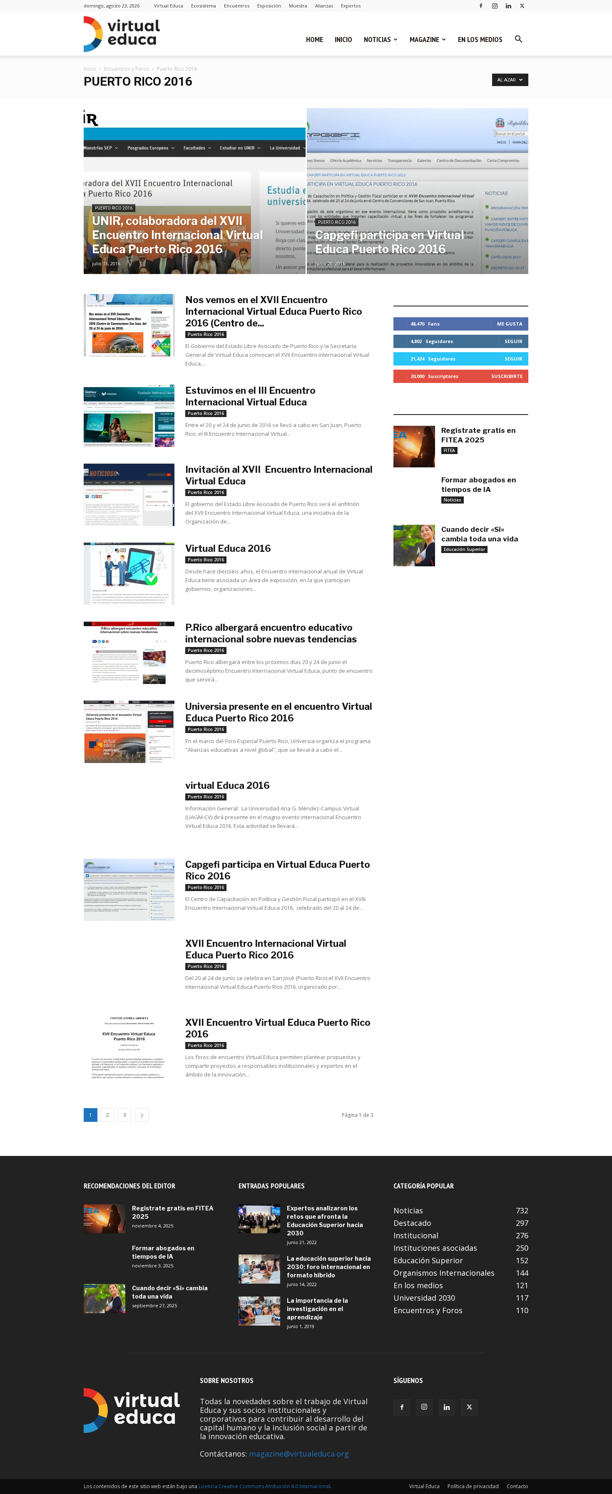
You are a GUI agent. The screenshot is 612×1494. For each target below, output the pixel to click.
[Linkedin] (508, 5)
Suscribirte (506, 376)
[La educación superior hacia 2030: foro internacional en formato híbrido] (259, 1269)
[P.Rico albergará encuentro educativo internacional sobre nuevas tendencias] (129, 653)
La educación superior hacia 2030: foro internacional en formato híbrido (329, 1267)
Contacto (517, 1486)
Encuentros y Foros (126, 68)
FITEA (449, 450)
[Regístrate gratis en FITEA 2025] (414, 446)
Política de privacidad (473, 1486)
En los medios (480, 39)
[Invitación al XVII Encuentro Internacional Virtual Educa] (129, 495)
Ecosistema (203, 5)
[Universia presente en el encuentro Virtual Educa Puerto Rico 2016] (129, 732)
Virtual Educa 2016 (228, 548)
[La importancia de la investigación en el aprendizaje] (259, 1311)
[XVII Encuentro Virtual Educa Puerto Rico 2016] (129, 1048)
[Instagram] (494, 5)
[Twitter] (522, 5)
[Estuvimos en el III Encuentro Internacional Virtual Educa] (129, 416)
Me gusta (509, 324)
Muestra (298, 5)
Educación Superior (464, 549)
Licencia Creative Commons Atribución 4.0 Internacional (264, 1486)
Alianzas (324, 5)
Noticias (377, 39)
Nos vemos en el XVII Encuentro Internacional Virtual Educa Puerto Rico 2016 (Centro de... (273, 311)
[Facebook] (481, 5)
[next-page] (142, 1115)
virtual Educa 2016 (227, 785)
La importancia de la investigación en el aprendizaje (317, 1309)
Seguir (513, 341)
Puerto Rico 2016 (113, 208)
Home (314, 39)
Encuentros (236, 5)
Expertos (351, 5)
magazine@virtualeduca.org (299, 1454)
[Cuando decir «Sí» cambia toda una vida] (414, 545)
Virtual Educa (168, 5)
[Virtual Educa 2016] (129, 574)
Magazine (424, 39)
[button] (518, 39)
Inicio (343, 39)
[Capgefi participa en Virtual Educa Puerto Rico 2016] (418, 204)
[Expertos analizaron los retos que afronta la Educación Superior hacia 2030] (259, 1218)
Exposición (269, 5)
